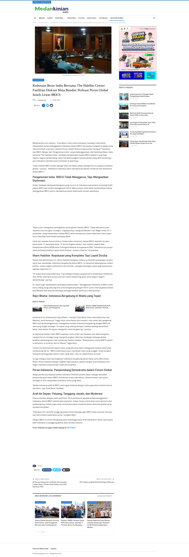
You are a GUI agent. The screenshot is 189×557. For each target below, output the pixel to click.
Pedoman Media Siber (41, 549)
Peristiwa (71, 18)
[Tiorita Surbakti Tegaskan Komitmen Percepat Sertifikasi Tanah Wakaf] (124, 134)
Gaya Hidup (91, 18)
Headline (40, 465)
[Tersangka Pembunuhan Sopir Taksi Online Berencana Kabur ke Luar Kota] (124, 124)
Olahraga (103, 18)
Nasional (59, 18)
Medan (42, 18)
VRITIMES (71, 427)
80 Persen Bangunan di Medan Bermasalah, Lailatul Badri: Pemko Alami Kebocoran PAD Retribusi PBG (50, 484)
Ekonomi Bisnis (116, 18)
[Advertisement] (73, 125)
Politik (81, 18)
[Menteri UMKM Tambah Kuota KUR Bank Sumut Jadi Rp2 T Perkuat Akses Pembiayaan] (80, 308)
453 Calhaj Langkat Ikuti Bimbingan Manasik (96, 482)
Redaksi (54, 549)
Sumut (50, 18)
